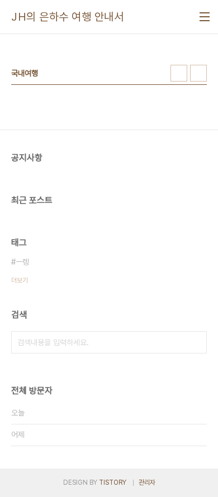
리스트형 (198, 73)
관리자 (147, 482)
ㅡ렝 (22, 261)
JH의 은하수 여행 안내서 (67, 16)
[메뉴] (204, 16)
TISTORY (112, 482)
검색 (195, 342)
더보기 (19, 280)
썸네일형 (178, 73)
